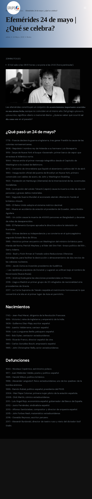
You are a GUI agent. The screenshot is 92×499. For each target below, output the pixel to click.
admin (8, 37)
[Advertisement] (46, 469)
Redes (29, 37)
